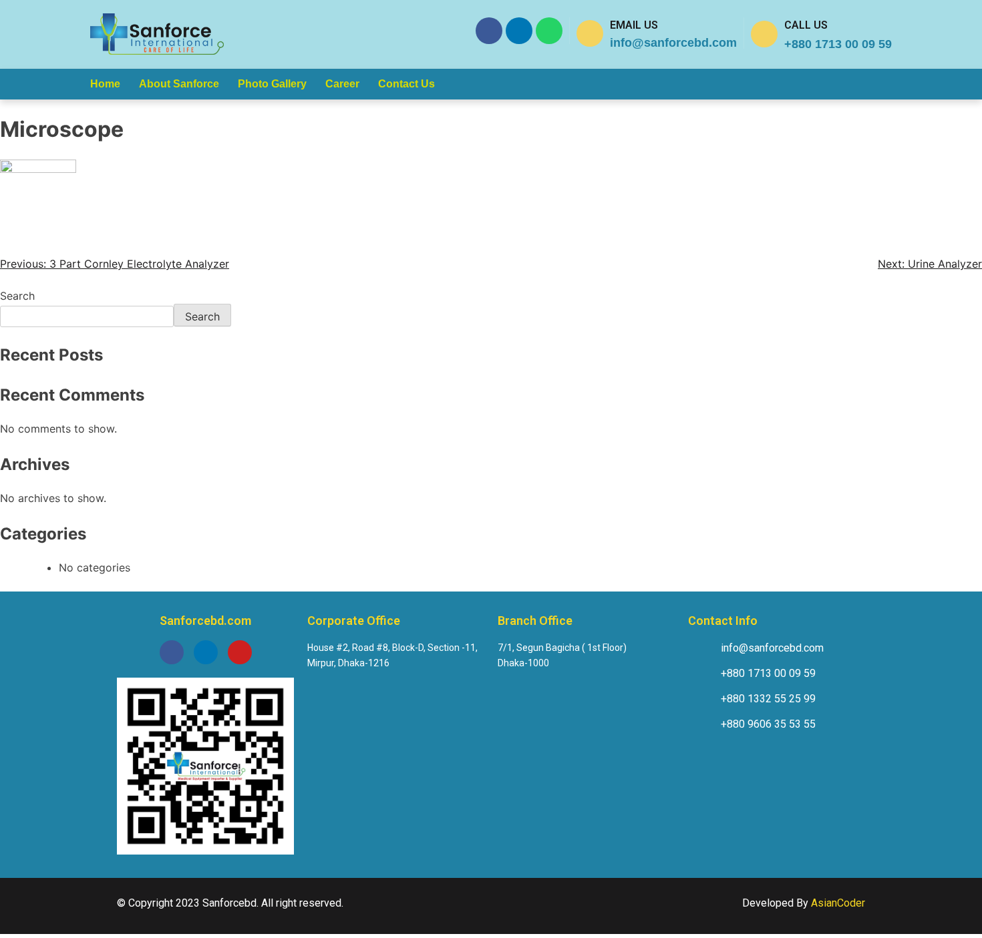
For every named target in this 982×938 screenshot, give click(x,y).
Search (17, 295)
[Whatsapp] (549, 30)
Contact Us (406, 83)
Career (342, 83)
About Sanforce (179, 83)
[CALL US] (764, 34)
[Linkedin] (519, 30)
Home (105, 83)
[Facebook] (489, 30)
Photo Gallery (272, 83)
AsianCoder (838, 903)
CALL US (806, 25)
